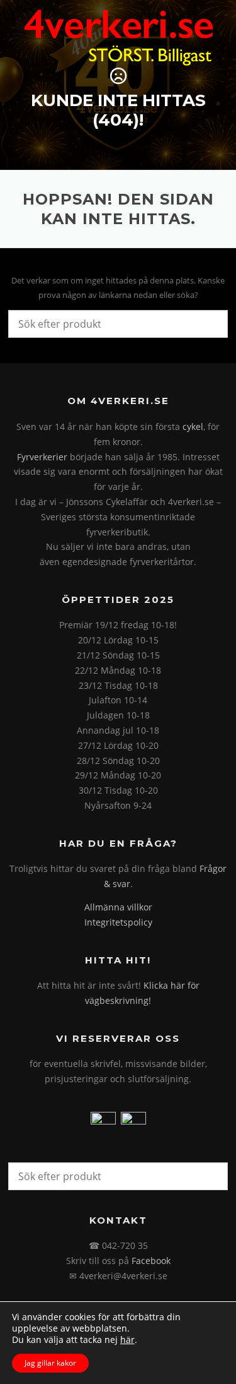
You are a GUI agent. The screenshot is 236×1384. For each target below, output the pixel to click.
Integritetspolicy (118, 922)
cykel (193, 426)
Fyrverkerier (42, 457)
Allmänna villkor (118, 907)
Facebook (151, 1261)
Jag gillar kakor (50, 1362)
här (127, 1339)
